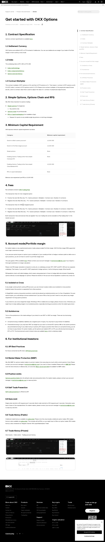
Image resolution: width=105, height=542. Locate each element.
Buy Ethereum (55, 512)
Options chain (12, 111)
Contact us (8, 510)
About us (7, 505)
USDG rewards (35, 1)
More (62, 1)
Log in (83, 1)
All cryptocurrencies (26, 512)
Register (92, 510)
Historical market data (42, 507)
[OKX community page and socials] (22, 534)
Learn (56, 1)
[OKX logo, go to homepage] (5, 1)
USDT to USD (55, 527)
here (31, 39)
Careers (7, 507)
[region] (89, 530)
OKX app (7, 525)
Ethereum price (72, 507)
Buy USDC (54, 507)
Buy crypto (14, 1)
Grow (42, 1)
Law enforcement (9, 522)
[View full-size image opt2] (40, 446)
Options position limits (12, 378)
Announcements (41, 525)
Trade (27, 1)
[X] (17, 534)
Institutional (49, 1)
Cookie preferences (10, 527)
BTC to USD (55, 522)
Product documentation (23, 11)
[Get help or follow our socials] (101, 2)
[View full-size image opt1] (40, 229)
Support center (9, 11)
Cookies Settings (89, 536)
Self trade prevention (12, 392)
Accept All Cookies (89, 532)
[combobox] (89, 11)
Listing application (41, 512)
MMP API (68, 364)
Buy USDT (54, 505)
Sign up (89, 1)
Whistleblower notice (10, 520)
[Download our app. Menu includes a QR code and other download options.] (95, 2)
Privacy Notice (9, 515)
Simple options (12, 106)
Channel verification (42, 522)
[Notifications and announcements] (98, 2)
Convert (23, 507)
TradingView (24, 515)
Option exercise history (15, 73)
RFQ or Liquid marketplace (16, 114)
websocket (31, 419)
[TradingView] (20, 534)
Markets (22, 1)
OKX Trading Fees (24, 189)
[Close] (102, 522)
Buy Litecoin (55, 515)
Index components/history (16, 71)
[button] (79, 2)
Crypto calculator (25, 510)
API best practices (31, 351)
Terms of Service (9, 512)
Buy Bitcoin (55, 510)
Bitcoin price (71, 505)
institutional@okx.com (58, 260)
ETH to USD (55, 525)
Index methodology (14, 68)
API (37, 505)
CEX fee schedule (41, 510)
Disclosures (8, 517)
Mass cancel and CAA (42, 366)
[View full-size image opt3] (40, 464)
